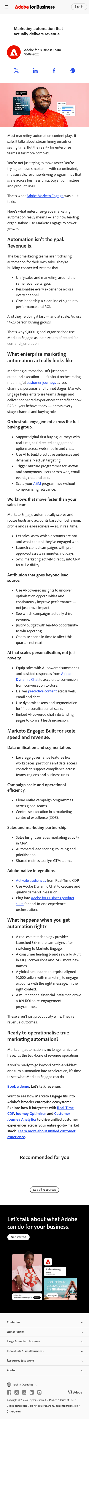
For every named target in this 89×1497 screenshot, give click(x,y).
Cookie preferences (17, 1405)
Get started (18, 1237)
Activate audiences (31, 880)
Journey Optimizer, (31, 1113)
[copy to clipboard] (72, 71)
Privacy (53, 1399)
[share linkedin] (35, 71)
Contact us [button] (13, 1322)
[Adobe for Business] (34, 7)
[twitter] (24, 1392)
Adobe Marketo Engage (45, 195)
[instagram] (16, 1392)
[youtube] (39, 1392)
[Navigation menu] (6, 7)
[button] (44, 1385)
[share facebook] (54, 71)
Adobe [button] (11, 1370)
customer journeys (41, 382)
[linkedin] (32, 1392)
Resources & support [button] (20, 1360)
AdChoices (16, 1411)
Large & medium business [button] (23, 1341)
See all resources (44, 1190)
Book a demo (18, 1086)
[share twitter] (16, 71)
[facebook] (9, 1392)
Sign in (79, 6)
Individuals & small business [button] (25, 1351)
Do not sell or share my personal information (54, 1405)
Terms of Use (67, 1399)
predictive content (42, 691)
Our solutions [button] (15, 1332)
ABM (37, 483)
